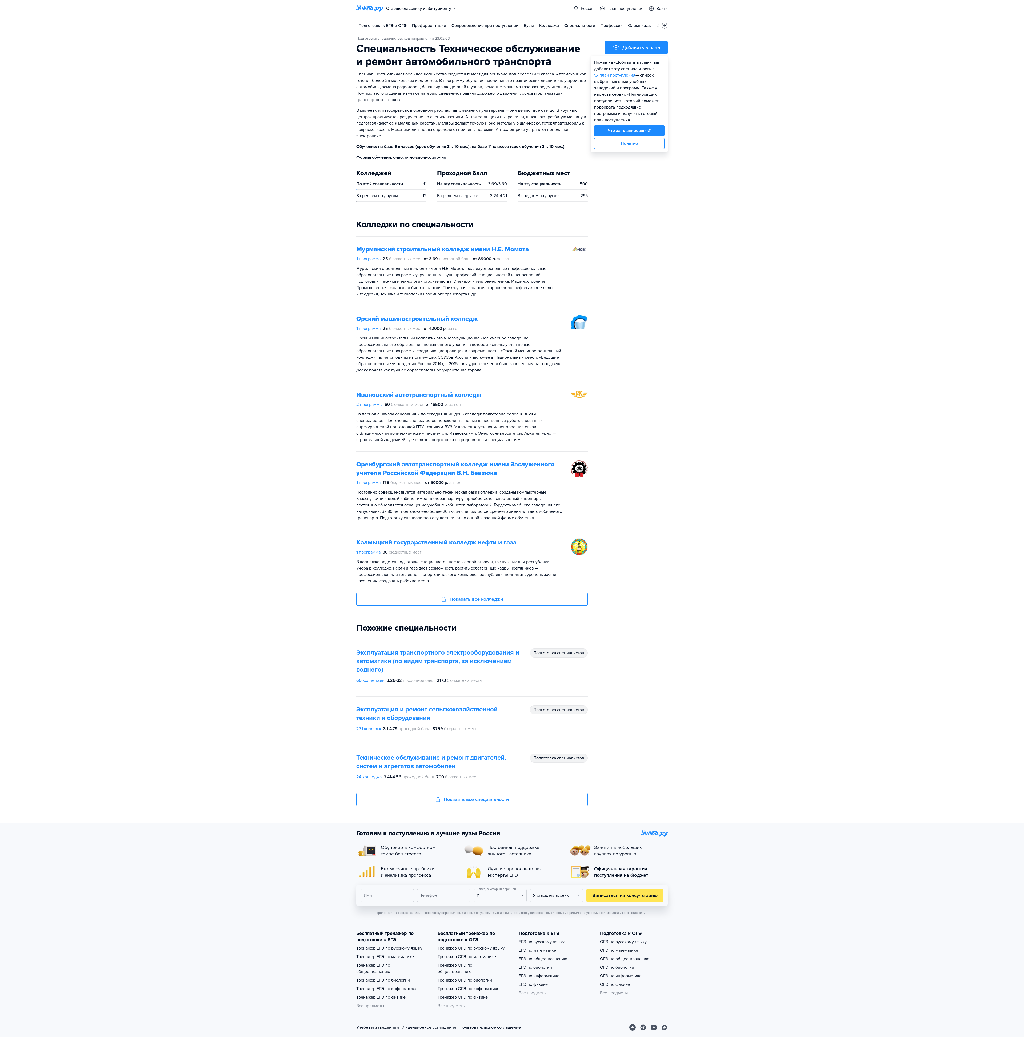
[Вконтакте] (632, 1027)
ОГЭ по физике (615, 984)
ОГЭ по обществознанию (624, 959)
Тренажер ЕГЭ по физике (381, 997)
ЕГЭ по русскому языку (542, 941)
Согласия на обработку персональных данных (529, 913)
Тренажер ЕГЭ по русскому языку (389, 948)
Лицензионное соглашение (429, 1027)
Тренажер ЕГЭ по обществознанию (373, 968)
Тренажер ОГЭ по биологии (465, 980)
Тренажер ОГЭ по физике (463, 997)
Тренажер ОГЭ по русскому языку (471, 948)
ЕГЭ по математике (537, 950)
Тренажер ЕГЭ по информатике (386, 988)
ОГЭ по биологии (617, 967)
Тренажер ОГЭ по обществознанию (455, 968)
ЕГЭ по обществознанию (543, 959)
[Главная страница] (369, 8)
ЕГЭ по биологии (535, 967)
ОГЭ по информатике (621, 976)
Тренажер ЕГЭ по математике (385, 956)
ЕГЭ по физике (533, 984)
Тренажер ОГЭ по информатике (468, 988)
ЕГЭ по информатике (539, 976)
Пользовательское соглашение (490, 1027)
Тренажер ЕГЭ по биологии (383, 980)
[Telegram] (643, 1027)
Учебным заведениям (377, 1027)
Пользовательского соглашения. (623, 913)
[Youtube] (654, 1027)
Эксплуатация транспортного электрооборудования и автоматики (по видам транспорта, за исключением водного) (437, 661)
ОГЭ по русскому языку (623, 941)
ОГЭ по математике (619, 950)
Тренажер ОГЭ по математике (467, 956)
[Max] (664, 1027)
